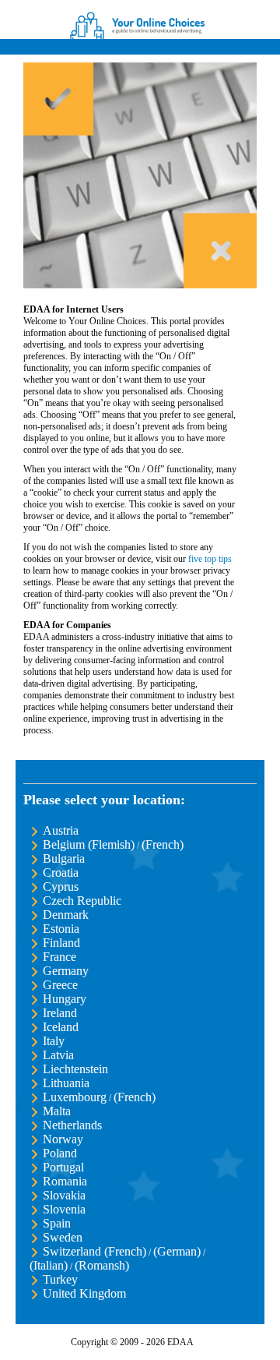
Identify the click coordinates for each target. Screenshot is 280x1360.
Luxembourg (75, 1097)
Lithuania (66, 1083)
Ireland (60, 1012)
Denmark (66, 914)
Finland (61, 942)
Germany (66, 970)
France (59, 956)
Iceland (61, 1026)
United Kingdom (84, 1293)
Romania (65, 1181)
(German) (177, 1251)
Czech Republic (82, 900)
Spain (57, 1223)
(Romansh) (102, 1265)
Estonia (61, 928)
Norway (63, 1139)
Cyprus (61, 886)
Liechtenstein (75, 1069)
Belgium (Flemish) (89, 844)
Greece (60, 984)
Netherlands (72, 1125)
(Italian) (49, 1265)
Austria (61, 830)
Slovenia (64, 1209)
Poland (60, 1153)
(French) (163, 844)
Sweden (62, 1237)
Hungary (64, 998)
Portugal (63, 1167)
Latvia (58, 1055)
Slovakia (64, 1195)
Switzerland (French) (94, 1251)
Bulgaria (64, 858)
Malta (57, 1111)
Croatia (61, 872)
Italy (54, 1040)
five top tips (210, 558)
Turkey (60, 1279)
